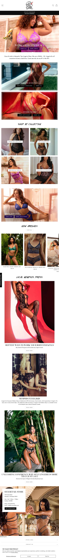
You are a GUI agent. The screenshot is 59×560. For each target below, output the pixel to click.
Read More (29, 350)
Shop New (24, 48)
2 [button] (29, 52)
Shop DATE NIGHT (24, 115)
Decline (47, 556)
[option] (29, 12)
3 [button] (33, 52)
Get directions (10, 508)
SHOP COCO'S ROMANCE (24, 85)
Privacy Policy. (14, 552)
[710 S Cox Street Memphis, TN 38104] (29, 511)
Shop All (34, 48)
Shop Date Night (21, 216)
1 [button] (25, 52)
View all (29, 230)
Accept (29, 556)
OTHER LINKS (29, 539)
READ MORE (29, 407)
